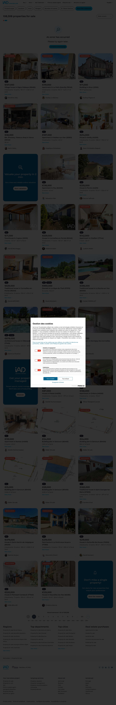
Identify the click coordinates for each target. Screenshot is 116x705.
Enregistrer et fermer (58, 382)
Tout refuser (65, 378)
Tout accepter (50, 378)
